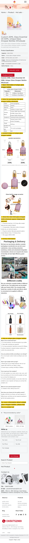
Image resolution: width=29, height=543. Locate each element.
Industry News (5, 514)
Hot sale (19, 12)
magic (8, 532)
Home (3, 12)
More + (19, 506)
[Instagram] (26, 514)
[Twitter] (19, 514)
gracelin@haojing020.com (11, 488)
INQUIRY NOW (14, 70)
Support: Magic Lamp (14, 539)
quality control (5, 501)
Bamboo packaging (22, 503)
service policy (5, 506)
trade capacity (5, 503)
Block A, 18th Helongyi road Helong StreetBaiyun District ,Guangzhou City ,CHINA (14, 491)
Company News (6, 516)
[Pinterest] (17, 514)
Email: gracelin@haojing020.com (10, 525)
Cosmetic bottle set (22, 505)
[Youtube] (21, 514)
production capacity (6, 505)
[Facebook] (24, 514)
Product (11, 12)
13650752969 (7, 486)
